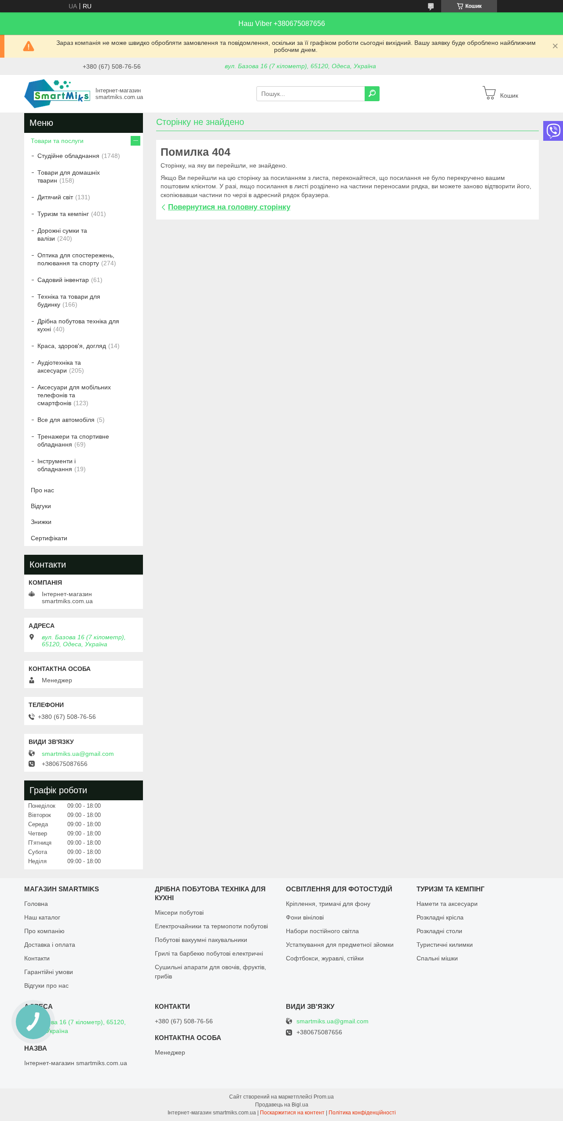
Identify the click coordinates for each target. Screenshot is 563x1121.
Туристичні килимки (445, 944)
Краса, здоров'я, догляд (71, 345)
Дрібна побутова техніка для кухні (78, 325)
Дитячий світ (55, 197)
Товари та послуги (57, 140)
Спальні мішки (437, 958)
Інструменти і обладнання (56, 465)
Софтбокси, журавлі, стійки (325, 958)
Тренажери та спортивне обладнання (73, 440)
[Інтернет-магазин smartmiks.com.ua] (57, 93)
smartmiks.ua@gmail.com (78, 753)
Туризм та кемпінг (63, 213)
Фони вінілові (305, 917)
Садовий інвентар (63, 279)
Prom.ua (324, 1097)
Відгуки (41, 505)
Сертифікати (49, 538)
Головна (36, 903)
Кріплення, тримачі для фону (328, 903)
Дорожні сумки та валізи (62, 234)
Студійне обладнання (68, 155)
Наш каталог (42, 917)
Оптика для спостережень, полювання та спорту (75, 259)
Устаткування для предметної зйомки (340, 944)
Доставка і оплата (49, 944)
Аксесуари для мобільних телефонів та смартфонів (74, 395)
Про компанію (44, 930)
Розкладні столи (439, 930)
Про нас (42, 490)
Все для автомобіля (66, 419)
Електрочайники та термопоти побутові (211, 926)
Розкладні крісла (440, 917)
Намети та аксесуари (447, 903)
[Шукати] (372, 93)
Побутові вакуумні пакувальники (201, 939)
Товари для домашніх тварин (68, 176)
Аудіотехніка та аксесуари (59, 366)
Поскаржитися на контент (292, 1113)
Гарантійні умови (48, 971)
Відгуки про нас (46, 985)
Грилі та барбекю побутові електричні (209, 953)
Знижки (41, 521)
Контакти (37, 958)
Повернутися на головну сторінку (229, 207)
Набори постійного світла (322, 930)
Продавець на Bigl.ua (281, 1105)
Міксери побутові (179, 912)
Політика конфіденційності (362, 1113)
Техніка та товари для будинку (68, 300)
